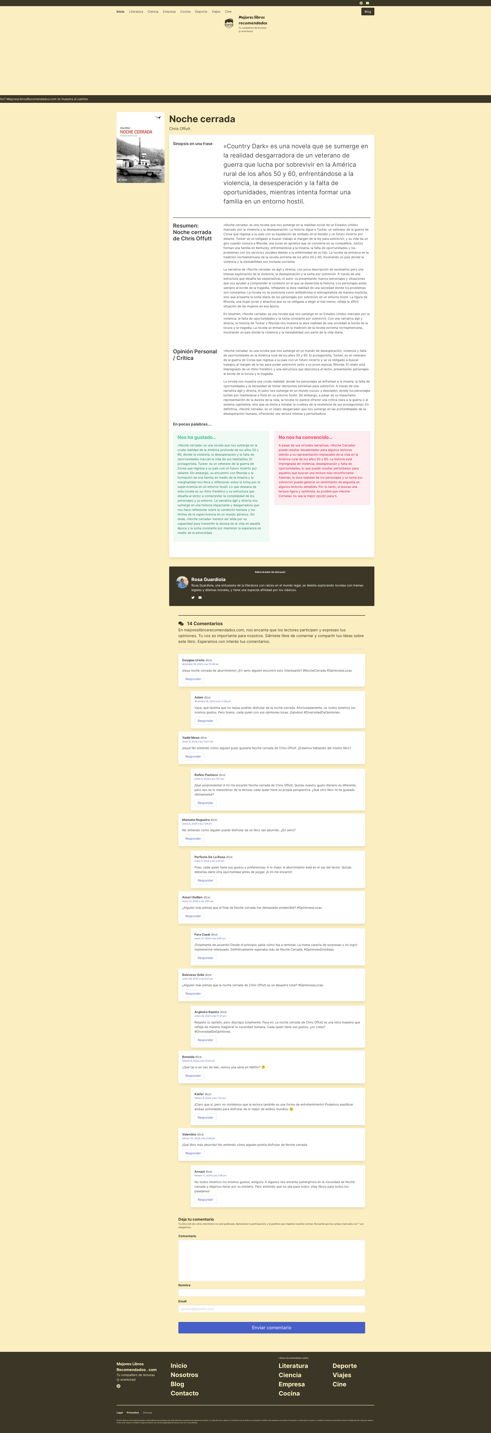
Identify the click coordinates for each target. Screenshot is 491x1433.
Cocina (185, 11)
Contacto (185, 1393)
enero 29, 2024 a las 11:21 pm (210, 1015)
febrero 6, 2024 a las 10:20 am (198, 1060)
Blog (177, 1384)
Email (182, 1301)
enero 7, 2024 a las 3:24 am (209, 860)
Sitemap (147, 1412)
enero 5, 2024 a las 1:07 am (209, 778)
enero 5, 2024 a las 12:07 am (197, 741)
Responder (193, 679)
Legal (120, 1412)
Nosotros (184, 1375)
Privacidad (133, 1412)
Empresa (169, 11)
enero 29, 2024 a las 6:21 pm (197, 978)
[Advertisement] (245, 66)
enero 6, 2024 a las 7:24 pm (197, 823)
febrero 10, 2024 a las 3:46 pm (198, 1138)
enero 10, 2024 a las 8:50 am (210, 938)
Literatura (136, 11)
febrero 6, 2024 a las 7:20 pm (210, 1098)
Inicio (120, 11)
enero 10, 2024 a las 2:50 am (197, 901)
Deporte (201, 11)
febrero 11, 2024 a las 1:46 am (210, 1175)
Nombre (184, 1285)
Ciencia (153, 11)
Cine (228, 11)
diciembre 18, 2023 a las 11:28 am (212, 701)
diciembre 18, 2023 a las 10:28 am (200, 664)
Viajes (216, 11)
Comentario (187, 1236)
